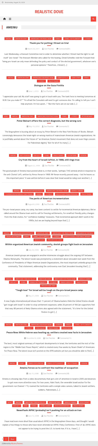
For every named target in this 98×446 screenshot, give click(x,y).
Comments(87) (64, 204)
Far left (37, 155)
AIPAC (6, 116)
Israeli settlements (72, 38)
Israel (58, 38)
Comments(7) (64, 126)
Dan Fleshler (49, 48)
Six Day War (72, 155)
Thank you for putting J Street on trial (49, 43)
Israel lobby (46, 405)
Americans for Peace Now (41, 38)
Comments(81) (64, 48)
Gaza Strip (76, 77)
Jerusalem (40, 328)
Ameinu (8, 38)
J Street (88, 38)
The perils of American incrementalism (49, 198)
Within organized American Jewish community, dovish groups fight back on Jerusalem (49, 244)
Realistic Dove (49, 12)
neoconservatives (62, 405)
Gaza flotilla (63, 77)
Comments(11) (65, 338)
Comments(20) (63, 250)
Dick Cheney (84, 402)
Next (12, 439)
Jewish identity (66, 282)
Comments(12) (64, 415)
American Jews (21, 38)
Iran (25, 405)
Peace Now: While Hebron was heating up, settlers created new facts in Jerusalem (49, 332)
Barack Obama (77, 190)
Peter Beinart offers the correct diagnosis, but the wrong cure (49, 120)
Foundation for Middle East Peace (18, 194)
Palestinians (54, 81)
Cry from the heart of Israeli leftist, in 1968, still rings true (49, 159)
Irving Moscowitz (13, 236)
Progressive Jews (55, 240)
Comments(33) (64, 165)
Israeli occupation (35, 363)
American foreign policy (33, 190)
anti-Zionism (25, 155)
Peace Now (67, 328)
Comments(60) (63, 91)
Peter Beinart (87, 116)
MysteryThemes (17, 443)
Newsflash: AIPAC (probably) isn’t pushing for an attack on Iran (49, 410)
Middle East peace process (66, 194)
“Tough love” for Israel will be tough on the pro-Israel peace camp (49, 290)
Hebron (59, 324)
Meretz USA (39, 240)
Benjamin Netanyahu (85, 233)
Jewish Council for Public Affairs (77, 236)
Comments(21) (63, 295)
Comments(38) (63, 373)
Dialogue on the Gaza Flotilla (49, 85)
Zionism (83, 155)
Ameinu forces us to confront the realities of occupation (49, 367)
